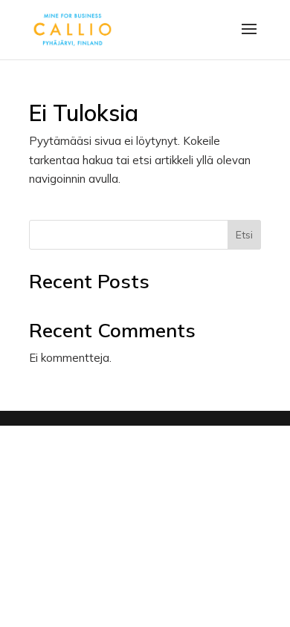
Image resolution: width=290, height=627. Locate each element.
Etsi (244, 234)
